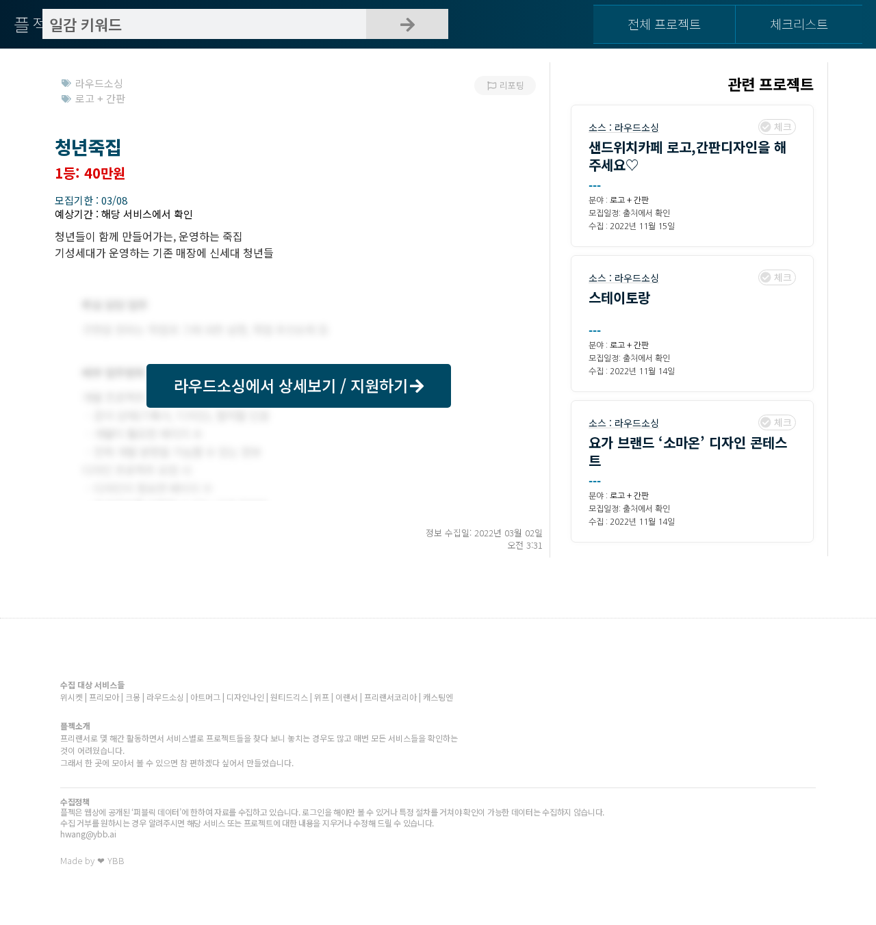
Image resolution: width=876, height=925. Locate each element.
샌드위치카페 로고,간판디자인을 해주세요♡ (687, 155)
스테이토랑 (619, 297)
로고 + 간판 (629, 200)
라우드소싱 (637, 127)
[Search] (407, 24)
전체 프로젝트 (664, 23)
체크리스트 (799, 23)
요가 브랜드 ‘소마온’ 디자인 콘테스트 (688, 451)
